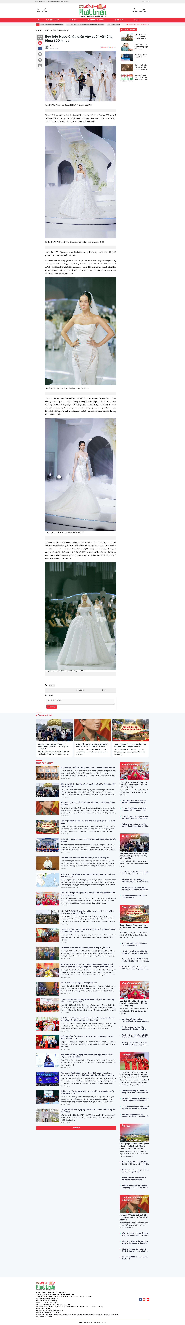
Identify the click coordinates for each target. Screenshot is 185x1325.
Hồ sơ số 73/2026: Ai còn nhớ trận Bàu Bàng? (135, 1258)
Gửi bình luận (52, 707)
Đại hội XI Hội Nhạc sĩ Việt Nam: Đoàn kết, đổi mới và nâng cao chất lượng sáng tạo (134, 809)
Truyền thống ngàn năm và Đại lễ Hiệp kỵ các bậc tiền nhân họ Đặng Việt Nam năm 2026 (135, 1036)
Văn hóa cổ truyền (132, 983)
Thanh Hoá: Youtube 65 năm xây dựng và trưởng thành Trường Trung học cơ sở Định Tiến (134, 801)
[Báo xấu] (40, 65)
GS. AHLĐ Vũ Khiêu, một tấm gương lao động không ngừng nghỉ (44, 24)
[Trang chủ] (38, 20)
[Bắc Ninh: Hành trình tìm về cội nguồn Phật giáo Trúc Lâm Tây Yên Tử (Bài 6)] (54, 730)
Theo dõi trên (104, 47)
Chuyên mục (143, 11)
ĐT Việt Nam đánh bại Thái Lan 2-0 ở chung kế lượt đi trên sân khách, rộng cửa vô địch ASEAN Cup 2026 (134, 1075)
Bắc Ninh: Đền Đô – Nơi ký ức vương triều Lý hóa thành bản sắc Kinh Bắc (135, 881)
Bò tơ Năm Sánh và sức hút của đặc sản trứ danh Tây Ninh (134, 1179)
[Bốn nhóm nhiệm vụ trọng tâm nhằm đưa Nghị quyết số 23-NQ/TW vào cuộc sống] (47, 1060)
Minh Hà (53, 46)
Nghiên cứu (63, 868)
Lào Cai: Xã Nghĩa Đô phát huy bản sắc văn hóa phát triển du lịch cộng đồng (133, 784)
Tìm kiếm (134, 11)
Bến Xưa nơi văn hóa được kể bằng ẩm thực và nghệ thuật (135, 1171)
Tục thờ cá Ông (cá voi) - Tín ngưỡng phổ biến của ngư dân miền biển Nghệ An (133, 1028)
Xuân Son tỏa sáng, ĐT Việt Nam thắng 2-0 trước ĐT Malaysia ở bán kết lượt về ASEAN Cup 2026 (135, 1092)
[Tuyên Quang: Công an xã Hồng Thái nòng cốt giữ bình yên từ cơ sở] (130, 730)
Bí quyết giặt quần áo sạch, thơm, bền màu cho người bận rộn (88, 767)
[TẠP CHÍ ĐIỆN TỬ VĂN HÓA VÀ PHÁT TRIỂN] (92, 10)
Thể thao (126, 1054)
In (104, 690)
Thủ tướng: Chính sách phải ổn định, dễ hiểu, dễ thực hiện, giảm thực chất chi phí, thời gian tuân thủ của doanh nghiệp (87, 1074)
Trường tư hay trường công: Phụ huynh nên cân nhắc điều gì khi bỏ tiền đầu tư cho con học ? (135, 825)
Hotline (44, 11)
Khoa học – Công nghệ (66, 1122)
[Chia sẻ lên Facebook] (40, 48)
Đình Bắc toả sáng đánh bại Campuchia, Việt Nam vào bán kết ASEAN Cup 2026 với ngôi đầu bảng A (135, 1115)
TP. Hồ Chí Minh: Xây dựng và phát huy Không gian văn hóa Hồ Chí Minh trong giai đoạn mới (135, 817)
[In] (40, 60)
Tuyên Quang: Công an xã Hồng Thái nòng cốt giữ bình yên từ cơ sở (130, 745)
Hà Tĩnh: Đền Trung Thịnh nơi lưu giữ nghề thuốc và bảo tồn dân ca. (135, 889)
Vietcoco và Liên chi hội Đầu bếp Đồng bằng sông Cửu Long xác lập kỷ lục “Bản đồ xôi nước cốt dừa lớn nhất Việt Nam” (135, 1187)
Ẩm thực (126, 1126)
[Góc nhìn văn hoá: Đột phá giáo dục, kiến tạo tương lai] (47, 863)
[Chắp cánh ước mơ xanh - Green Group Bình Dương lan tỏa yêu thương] (47, 845)
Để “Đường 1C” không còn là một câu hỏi (79, 983)
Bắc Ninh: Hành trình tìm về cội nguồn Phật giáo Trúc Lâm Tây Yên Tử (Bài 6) (53, 746)
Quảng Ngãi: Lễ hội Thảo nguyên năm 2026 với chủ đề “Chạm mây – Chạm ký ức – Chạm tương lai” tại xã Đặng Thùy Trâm (134, 1148)
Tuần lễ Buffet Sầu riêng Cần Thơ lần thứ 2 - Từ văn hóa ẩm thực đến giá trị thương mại (135, 1163)
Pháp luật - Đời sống (65, 958)
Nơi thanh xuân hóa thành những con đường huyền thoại (85, 948)
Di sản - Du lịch (64, 905)
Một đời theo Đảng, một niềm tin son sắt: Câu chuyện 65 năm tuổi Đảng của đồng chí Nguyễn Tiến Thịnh (87, 1019)
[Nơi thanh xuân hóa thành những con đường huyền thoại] (47, 953)
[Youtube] (148, 1299)
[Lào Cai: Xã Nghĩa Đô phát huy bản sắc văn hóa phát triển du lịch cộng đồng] (47, 898)
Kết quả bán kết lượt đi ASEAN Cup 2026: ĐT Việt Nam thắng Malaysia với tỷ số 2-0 (135, 1099)
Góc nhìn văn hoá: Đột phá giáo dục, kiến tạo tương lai (85, 857)
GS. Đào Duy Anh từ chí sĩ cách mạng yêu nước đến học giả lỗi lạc (85, 24)
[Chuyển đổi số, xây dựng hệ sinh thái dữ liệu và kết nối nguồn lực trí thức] (47, 1115)
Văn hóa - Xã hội (41, 739)
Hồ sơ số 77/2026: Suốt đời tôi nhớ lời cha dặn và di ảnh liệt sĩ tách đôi (92, 745)
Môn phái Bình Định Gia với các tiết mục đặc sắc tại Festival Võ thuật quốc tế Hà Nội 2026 (135, 1107)
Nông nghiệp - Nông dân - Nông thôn (69, 887)
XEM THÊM (76, 1128)
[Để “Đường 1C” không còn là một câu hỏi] (47, 989)
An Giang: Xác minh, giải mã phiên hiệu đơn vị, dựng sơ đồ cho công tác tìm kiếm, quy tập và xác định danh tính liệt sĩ (87, 965)
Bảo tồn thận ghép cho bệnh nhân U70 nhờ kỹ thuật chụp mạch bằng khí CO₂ (135, 968)
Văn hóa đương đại (65, 1012)
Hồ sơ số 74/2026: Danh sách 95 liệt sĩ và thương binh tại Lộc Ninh (135, 1250)
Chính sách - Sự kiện (65, 977)
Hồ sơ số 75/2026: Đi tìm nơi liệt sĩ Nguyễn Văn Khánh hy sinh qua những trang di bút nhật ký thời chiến (135, 1242)
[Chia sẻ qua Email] (40, 54)
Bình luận (40, 37)
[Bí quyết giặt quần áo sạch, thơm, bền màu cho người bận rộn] (47, 773)
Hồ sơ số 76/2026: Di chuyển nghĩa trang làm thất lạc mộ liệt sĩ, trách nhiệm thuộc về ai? (135, 1234)
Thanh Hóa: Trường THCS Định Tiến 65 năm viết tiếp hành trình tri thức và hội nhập (135, 960)
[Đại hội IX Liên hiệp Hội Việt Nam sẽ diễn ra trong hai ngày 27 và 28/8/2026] (47, 1097)
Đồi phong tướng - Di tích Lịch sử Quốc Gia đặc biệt (134, 896)
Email (38, 11)
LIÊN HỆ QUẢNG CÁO (100, 1322)
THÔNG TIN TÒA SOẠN (85, 1322)
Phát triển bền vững (65, 778)
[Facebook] (140, 1299)
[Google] (144, 1299)
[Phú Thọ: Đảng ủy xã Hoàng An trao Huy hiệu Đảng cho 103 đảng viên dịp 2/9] (47, 1042)
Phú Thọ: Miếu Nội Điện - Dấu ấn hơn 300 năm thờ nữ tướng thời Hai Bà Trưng (135, 1044)
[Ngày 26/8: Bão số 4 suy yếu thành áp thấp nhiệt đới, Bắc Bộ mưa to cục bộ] (47, 880)
